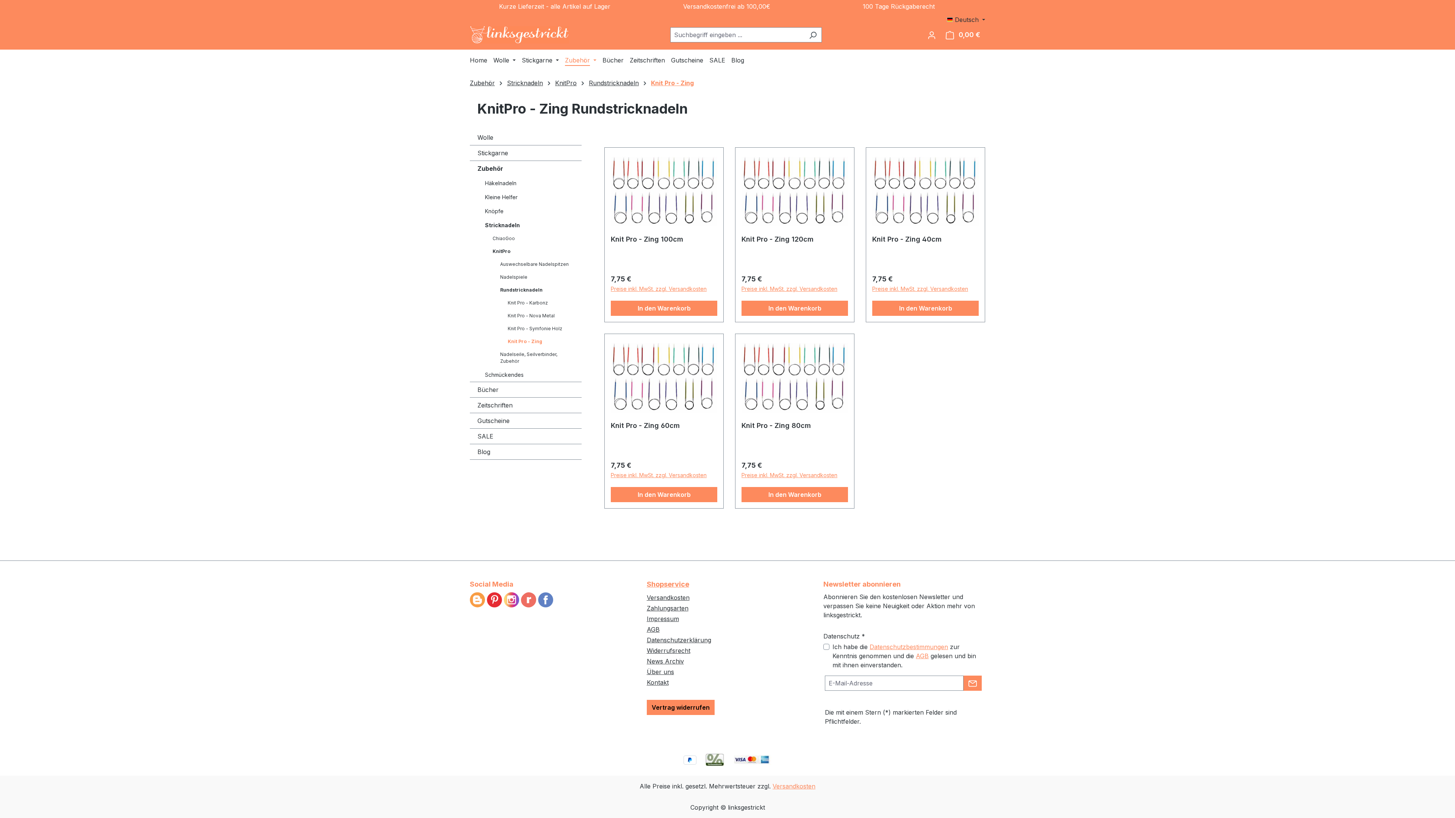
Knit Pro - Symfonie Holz (535, 328)
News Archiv (665, 661)
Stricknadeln (502, 225)
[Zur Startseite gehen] (519, 35)
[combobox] (737, 34)
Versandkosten (668, 597)
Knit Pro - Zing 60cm (645, 425)
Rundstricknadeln (521, 290)
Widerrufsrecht (668, 650)
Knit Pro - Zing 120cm (778, 239)
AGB (653, 629)
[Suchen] (813, 34)
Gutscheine (493, 421)
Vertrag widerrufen (681, 707)
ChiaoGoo (504, 238)
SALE (485, 436)
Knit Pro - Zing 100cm (647, 239)
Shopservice (668, 584)
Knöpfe (494, 211)
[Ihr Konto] (932, 34)
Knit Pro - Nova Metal (531, 315)
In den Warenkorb (664, 308)
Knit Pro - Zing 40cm (907, 239)
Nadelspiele (513, 277)
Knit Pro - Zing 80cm (776, 425)
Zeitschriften (495, 405)
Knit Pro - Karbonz (528, 303)
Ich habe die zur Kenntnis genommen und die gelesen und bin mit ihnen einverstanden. (904, 656)
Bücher (488, 389)
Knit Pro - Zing (525, 341)
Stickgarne (492, 153)
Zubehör (490, 168)
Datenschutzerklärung (679, 640)
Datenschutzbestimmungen (909, 647)
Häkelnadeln (500, 183)
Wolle (485, 137)
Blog (483, 452)
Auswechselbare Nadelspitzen (534, 264)
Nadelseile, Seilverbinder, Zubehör (528, 357)
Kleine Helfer (501, 197)
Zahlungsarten (667, 608)
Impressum (663, 619)
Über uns (660, 672)
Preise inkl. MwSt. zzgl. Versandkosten (659, 289)
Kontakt (658, 682)
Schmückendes (504, 375)
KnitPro (501, 251)
